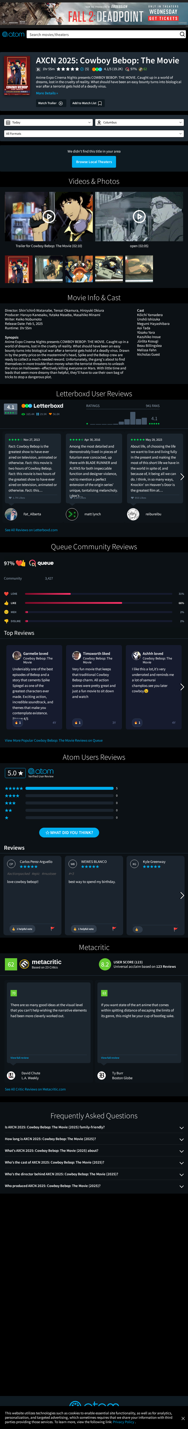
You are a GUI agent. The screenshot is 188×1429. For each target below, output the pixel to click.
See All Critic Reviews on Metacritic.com (35, 1089)
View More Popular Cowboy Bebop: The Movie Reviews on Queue (54, 740)
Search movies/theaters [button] (49, 34)
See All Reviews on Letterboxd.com (31, 530)
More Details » (47, 93)
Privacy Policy (124, 1421)
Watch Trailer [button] (47, 103)
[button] (48, 122)
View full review (20, 1057)
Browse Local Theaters (94, 161)
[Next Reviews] (182, 477)
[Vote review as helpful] (138, 929)
